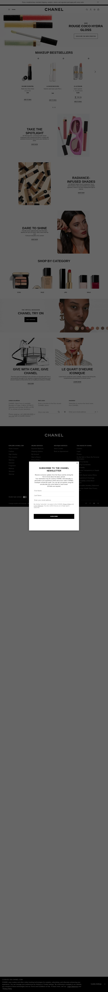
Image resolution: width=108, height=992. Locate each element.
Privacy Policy (67, 504)
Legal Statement (38, 506)
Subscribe (54, 516)
